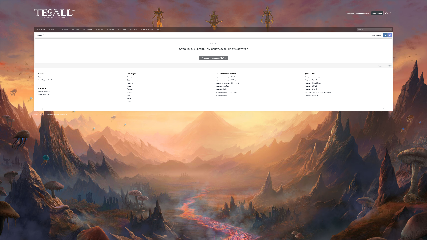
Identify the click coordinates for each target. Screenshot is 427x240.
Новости (54, 29)
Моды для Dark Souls (312, 80)
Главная (42, 29)
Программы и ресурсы (313, 77)
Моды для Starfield (222, 86)
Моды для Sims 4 (311, 89)
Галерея (89, 29)
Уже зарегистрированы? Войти (357, 13)
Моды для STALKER (311, 86)
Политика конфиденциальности (56, 114)
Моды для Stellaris (311, 95)
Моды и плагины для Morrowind (227, 83)
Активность (147, 29)
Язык (35, 114)
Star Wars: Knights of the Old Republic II (318, 92)
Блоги (134, 29)
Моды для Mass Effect (313, 83)
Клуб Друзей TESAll (45, 80)
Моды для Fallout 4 (222, 95)
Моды (65, 29)
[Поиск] (390, 29)
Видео (111, 29)
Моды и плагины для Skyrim (226, 77)
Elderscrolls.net (43, 95)
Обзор (161, 29)
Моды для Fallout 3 (222, 89)
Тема (42, 114)
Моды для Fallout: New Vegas (226, 92)
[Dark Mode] (391, 13)
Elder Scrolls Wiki (44, 91)
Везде (384, 29)
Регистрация (377, 13)
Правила (41, 77)
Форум (129, 80)
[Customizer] (386, 13)
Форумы (123, 29)
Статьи (77, 29)
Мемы (100, 29)
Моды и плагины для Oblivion (226, 80)
